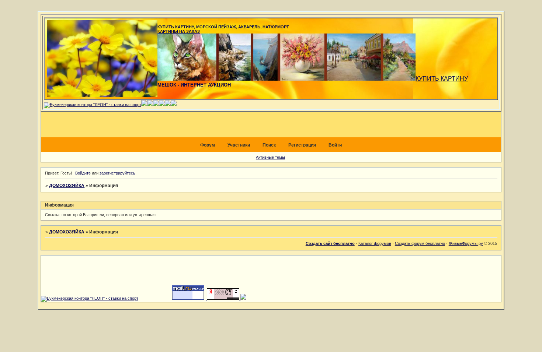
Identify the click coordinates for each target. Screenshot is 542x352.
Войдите (83, 173)
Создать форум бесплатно (420, 243)
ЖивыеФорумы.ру (466, 243)
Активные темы (270, 157)
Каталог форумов (374, 243)
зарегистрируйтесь (117, 173)
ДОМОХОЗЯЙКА (66, 185)
